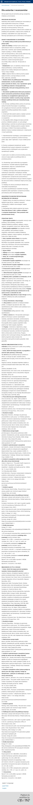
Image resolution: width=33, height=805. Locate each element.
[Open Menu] (1, 1)
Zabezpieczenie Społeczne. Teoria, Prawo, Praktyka (17, 1)
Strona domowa (5, 5)
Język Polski (5, 786)
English (4, 788)
